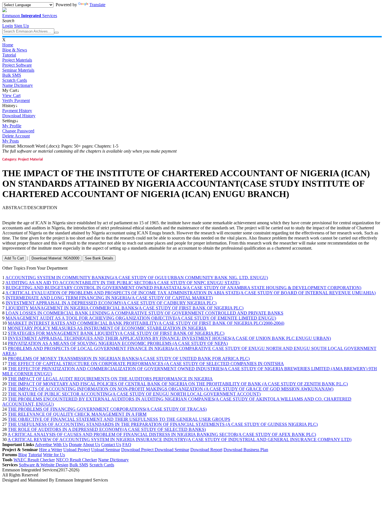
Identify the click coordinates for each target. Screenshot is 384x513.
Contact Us (111, 444)
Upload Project (76, 449)
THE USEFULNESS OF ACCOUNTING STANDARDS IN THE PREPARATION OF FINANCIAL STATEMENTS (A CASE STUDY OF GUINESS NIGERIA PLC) (163, 424)
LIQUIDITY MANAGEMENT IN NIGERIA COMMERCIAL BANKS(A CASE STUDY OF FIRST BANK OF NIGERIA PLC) (124, 308)
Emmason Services (29, 15)
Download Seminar (172, 449)
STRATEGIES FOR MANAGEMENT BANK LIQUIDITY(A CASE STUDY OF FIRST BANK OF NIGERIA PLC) (116, 333)
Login (7, 25)
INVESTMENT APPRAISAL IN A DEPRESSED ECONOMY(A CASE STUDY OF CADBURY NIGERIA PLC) (111, 302)
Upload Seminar (105, 449)
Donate (75, 444)
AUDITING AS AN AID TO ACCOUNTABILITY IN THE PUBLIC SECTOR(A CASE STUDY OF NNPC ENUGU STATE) (122, 282)
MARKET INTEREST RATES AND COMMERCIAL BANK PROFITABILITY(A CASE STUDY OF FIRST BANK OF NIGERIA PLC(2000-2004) (146, 323)
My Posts (10, 141)
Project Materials (17, 60)
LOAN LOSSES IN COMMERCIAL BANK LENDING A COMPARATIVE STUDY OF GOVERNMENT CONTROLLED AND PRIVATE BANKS (144, 313)
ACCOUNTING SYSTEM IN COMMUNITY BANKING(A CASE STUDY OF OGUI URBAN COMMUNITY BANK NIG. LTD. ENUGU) (136, 277)
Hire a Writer (50, 449)
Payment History (17, 110)
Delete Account (16, 136)
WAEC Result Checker (34, 459)
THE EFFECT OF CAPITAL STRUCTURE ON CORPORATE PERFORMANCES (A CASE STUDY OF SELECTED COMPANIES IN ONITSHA (146, 363)
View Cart (11, 95)
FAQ (126, 444)
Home (7, 44)
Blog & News (14, 50)
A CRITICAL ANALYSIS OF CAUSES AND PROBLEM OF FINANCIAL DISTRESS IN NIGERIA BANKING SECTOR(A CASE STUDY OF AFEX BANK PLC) (162, 434)
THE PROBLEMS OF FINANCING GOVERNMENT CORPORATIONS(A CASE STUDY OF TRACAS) (107, 409)
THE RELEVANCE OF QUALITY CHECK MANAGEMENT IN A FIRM (77, 414)
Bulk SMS (11, 75)
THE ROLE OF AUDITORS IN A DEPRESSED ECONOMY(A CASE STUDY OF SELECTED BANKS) (107, 429)
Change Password (18, 130)
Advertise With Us (51, 444)
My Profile (11, 125)
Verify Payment (16, 100)
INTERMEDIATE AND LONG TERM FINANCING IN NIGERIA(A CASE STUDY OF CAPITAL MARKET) (109, 297)
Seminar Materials (18, 70)
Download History (18, 115)
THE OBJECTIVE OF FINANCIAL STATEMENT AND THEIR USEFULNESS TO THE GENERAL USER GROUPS (119, 419)
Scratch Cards (14, 80)
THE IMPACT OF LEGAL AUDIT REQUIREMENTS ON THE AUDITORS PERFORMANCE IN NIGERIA (110, 378)
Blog (22, 454)
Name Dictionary (17, 85)
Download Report (206, 449)
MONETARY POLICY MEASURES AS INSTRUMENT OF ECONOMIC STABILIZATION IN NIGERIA (107, 328)
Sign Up (21, 25)
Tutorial (9, 55)
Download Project (138, 449)
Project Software (17, 65)
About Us (91, 444)
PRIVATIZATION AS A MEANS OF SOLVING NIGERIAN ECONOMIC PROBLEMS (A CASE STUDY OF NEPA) (118, 343)
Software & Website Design (43, 464)
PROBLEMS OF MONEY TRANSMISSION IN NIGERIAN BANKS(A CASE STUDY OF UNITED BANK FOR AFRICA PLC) (129, 358)
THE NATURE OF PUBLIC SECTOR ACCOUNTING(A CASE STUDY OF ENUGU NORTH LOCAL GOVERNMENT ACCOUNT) (134, 394)
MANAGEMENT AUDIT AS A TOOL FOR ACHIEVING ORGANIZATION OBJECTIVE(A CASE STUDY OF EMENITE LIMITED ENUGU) (141, 318)
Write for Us (54, 454)
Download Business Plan (245, 449)
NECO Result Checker (76, 459)
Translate (97, 4)
